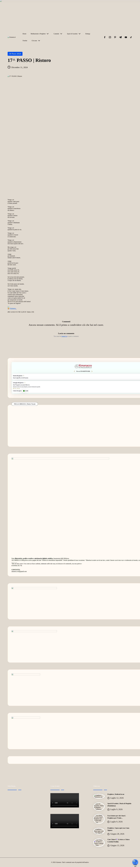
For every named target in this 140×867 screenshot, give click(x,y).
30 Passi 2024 (15, 53)
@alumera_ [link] (13, 308)
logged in (64, 336)
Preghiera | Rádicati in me (115, 794)
